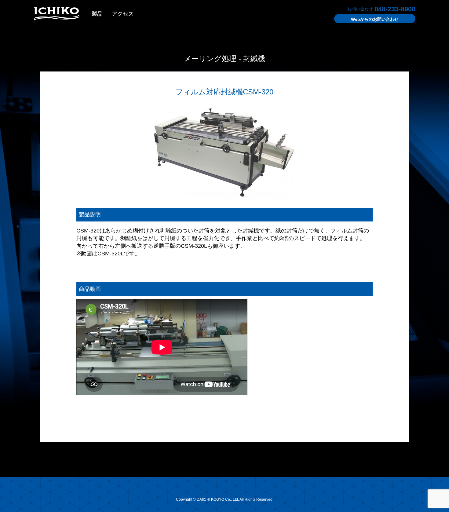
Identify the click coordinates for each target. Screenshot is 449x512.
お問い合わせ (375, 19)
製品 (97, 14)
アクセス (123, 14)
